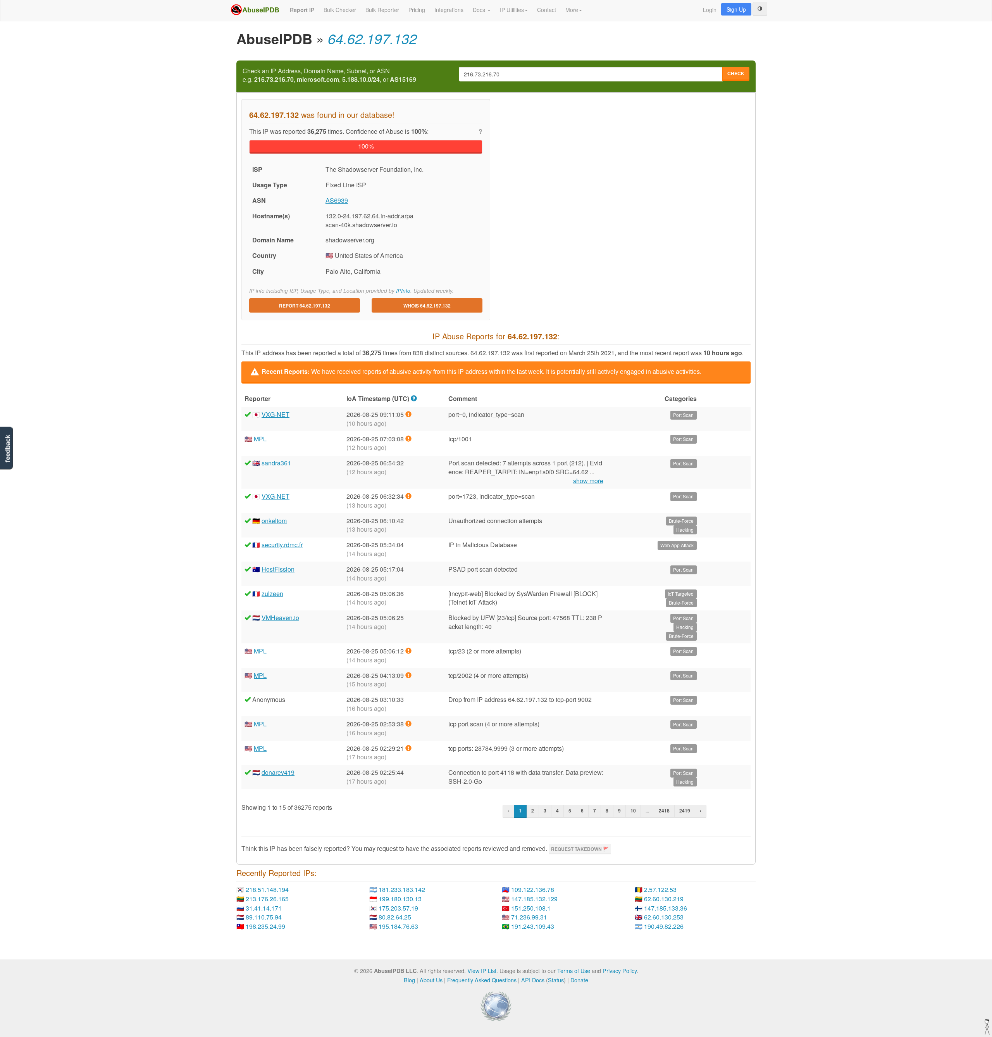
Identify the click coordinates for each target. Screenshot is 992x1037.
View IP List (481, 970)
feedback (7, 449)
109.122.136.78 (532, 889)
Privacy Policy (620, 970)
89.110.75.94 (264, 917)
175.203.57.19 (398, 908)
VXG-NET (275, 414)
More (571, 10)
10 (633, 810)
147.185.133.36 (665, 908)
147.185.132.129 (534, 898)
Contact (546, 10)
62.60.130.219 (664, 898)
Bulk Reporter (382, 10)
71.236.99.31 (529, 917)
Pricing (416, 10)
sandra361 (276, 462)
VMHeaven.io (280, 617)
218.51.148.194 (267, 889)
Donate (579, 980)
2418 (664, 810)
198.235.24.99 (265, 926)
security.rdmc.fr (282, 544)
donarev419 (278, 772)
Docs (480, 10)
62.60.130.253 (664, 917)
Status (556, 980)
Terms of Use (573, 970)
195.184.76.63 (398, 926)
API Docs (532, 980)
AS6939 (337, 200)
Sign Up (736, 9)
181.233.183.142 (402, 889)
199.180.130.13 (400, 898)
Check (735, 73)
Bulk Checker (340, 10)
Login (709, 10)
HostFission (278, 569)
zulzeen (272, 593)
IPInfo (403, 290)
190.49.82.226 (664, 926)
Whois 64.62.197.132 (427, 305)
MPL (260, 438)
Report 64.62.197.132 (304, 305)
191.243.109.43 (532, 926)
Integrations (448, 10)
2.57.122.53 (660, 889)
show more (588, 481)
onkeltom (274, 520)
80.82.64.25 (395, 917)
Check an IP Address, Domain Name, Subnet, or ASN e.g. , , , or (329, 75)
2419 (684, 810)
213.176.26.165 (267, 898)
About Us (431, 980)
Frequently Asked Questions (482, 980)
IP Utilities (512, 10)
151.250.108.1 (531, 908)
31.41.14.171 (264, 908)
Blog (409, 980)
